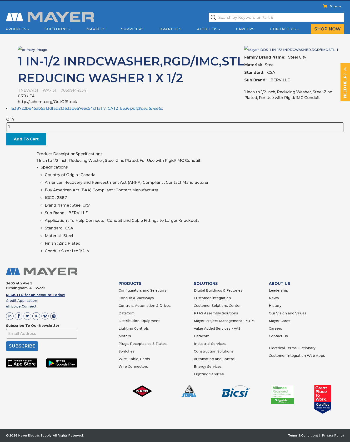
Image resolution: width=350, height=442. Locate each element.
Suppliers (132, 29)
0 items (335, 6)
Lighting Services (209, 374)
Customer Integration (212, 298)
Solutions (56, 29)
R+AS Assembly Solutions (216, 313)
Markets (96, 29)
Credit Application (21, 300)
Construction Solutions (214, 351)
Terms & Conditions (303, 435)
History (275, 305)
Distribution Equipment (139, 321)
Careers (245, 29)
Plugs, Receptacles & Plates (143, 344)
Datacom (201, 336)
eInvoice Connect (21, 306)
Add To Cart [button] (26, 139)
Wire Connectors (133, 366)
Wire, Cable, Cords (134, 359)
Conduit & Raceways (136, 298)
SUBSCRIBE (22, 346)
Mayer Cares (279, 321)
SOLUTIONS (206, 283)
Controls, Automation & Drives (145, 305)
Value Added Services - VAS (217, 328)
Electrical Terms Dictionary (292, 348)
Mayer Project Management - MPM (224, 321)
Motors (125, 336)
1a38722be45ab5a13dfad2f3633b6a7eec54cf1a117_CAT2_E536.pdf (86, 108)
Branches (171, 29)
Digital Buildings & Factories (218, 290)
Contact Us (283, 29)
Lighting (126, 328)
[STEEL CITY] (32, 49)
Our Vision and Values (287, 313)
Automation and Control (214, 359)
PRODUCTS (130, 283)
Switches (127, 351)
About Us (207, 29)
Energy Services (208, 366)
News (274, 298)
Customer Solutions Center (217, 305)
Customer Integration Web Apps (297, 355)
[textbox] (276, 17)
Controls (141, 328)
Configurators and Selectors (142, 290)
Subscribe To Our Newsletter (32, 325)
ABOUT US (279, 283)
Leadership (278, 290)
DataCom (127, 313)
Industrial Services (210, 344)
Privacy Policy (333, 435)
